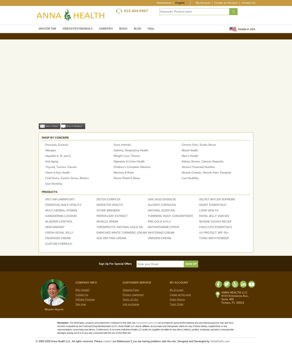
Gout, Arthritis (122, 144)
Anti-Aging (51, 161)
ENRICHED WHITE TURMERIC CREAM (122, 232)
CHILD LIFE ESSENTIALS (215, 227)
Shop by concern (55, 137)
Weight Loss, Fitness (127, 155)
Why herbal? (82, 289)
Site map (80, 304)
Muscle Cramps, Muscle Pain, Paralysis (206, 172)
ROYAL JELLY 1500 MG (214, 216)
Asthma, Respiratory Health (131, 150)
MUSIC (123, 28)
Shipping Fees (131, 289)
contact (107, 341)
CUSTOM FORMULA (58, 243)
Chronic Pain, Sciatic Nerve (199, 144)
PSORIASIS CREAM (58, 238)
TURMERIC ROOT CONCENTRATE (170, 216)
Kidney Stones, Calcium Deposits (202, 161)
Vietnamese (164, 2)
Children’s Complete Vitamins (132, 167)
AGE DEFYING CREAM (111, 238)
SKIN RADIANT (55, 227)
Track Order (176, 304)
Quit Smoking (53, 183)
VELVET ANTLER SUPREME (217, 199)
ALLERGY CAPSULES (162, 204)
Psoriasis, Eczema (56, 144)
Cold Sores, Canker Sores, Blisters (67, 178)
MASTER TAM (47, 28)
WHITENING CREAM (161, 232)
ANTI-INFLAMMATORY (60, 199)
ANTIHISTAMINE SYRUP (163, 227)
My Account (203, 2)
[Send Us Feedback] (73, 126)
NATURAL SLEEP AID (161, 210)
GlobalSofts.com (220, 341)
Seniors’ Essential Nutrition (198, 167)
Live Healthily (190, 178)
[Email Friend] (49, 126)
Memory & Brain (124, 172)
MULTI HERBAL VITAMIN (61, 210)
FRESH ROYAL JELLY (59, 232)
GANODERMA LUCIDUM (61, 216)
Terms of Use (130, 299)
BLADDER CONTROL (59, 221)
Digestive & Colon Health (129, 161)
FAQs (151, 28)
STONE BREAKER (108, 210)
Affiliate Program (85, 299)
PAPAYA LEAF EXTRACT (112, 216)
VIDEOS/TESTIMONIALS (77, 28)
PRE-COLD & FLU (159, 221)
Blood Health (190, 150)
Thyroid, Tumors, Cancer (61, 167)
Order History (177, 299)
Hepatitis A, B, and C (58, 155)
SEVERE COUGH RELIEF (215, 221)
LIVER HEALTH (209, 210)
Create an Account (226, 2)
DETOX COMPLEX (108, 199)
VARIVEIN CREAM (159, 238)
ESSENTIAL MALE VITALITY (63, 204)
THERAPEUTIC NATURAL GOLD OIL (120, 227)
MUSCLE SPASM (107, 221)
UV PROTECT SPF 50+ (214, 232)
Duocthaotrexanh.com (147, 323)
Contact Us (248, 2)
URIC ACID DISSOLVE (162, 199)
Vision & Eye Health (57, 172)
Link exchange (131, 304)
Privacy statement (133, 294)
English (180, 2)
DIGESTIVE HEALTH (110, 204)
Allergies (50, 150)
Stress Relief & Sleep (127, 178)
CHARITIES (106, 28)
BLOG (137, 28)
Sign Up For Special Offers (115, 263)
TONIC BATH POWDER (214, 238)
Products (49, 192)
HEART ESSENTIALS (212, 204)
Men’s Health (190, 155)
